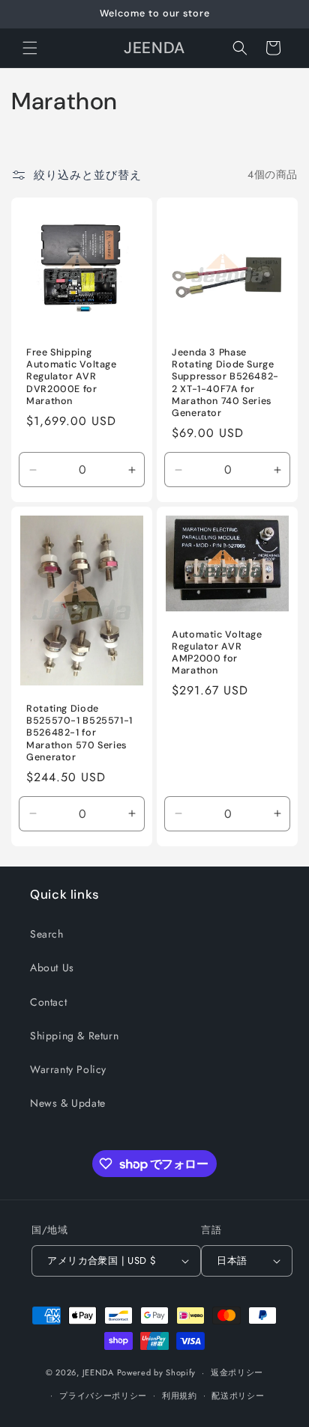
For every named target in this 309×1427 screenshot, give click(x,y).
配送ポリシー (238, 1396)
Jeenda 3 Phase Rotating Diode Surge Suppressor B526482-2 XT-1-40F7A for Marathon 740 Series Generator (225, 382)
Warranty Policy (68, 1069)
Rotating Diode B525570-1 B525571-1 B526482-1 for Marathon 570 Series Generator (79, 733)
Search (47, 933)
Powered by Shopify (156, 1372)
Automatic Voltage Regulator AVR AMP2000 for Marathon (217, 652)
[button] (30, 47)
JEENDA (98, 1372)
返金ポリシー (237, 1372)
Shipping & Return (74, 1035)
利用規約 (179, 1396)
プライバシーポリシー (103, 1396)
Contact (48, 1001)
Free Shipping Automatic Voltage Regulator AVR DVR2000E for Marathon (71, 376)
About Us (52, 967)
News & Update (68, 1103)
